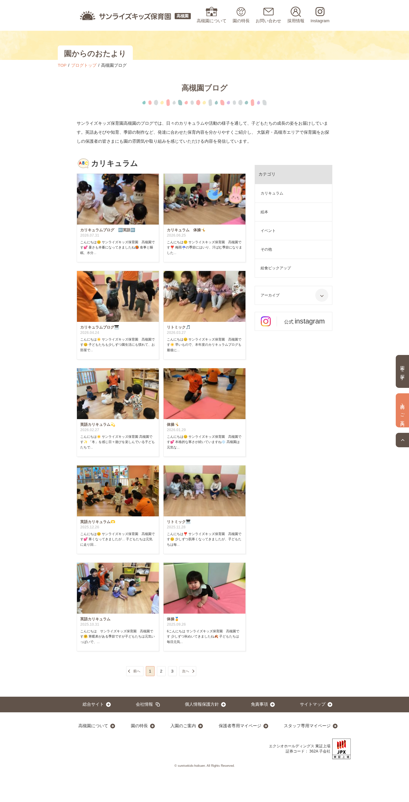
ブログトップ (84, 65)
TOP (62, 65)
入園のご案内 (183, 725)
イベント (268, 231)
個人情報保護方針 (202, 704)
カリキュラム (272, 193)
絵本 (264, 212)
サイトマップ (312, 704)
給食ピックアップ (276, 268)
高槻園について (93, 725)
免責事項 (259, 704)
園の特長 (139, 725)
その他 (266, 249)
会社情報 (144, 704)
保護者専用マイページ (240, 725)
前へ (136, 671)
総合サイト (93, 704)
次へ (185, 671)
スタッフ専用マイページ (307, 725)
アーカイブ (270, 295)
